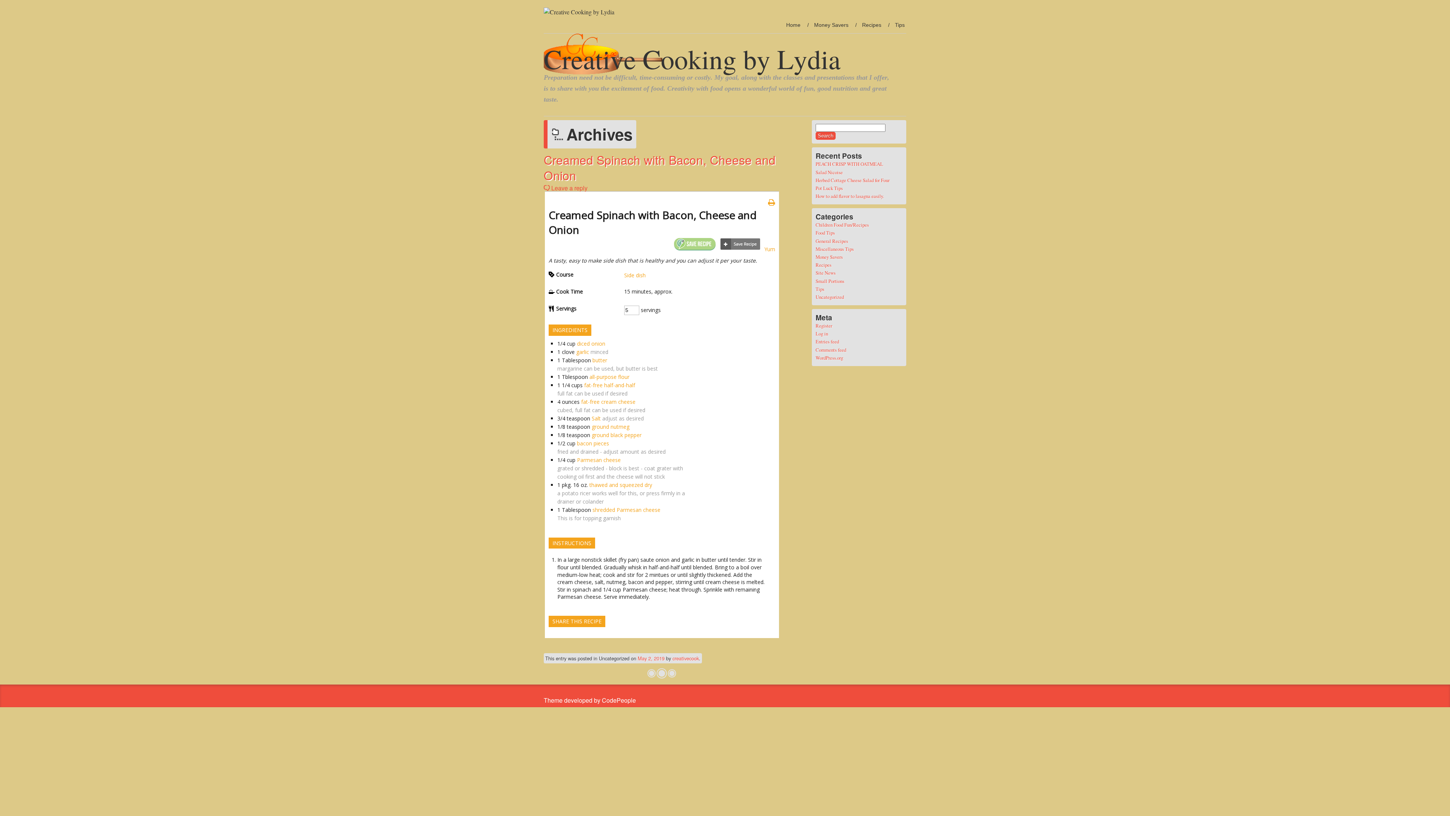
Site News (826, 272)
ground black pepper (617, 435)
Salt (596, 418)
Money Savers (831, 25)
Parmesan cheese (599, 460)
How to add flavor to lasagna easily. (850, 196)
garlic (582, 351)
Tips (900, 25)
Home (793, 25)
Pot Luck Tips (829, 188)
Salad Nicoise (829, 172)
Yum (769, 249)
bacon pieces (593, 443)
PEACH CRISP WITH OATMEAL (849, 164)
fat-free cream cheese (608, 401)
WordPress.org (829, 357)
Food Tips (825, 232)
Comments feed (831, 349)
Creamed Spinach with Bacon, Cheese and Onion (660, 167)
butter (599, 360)
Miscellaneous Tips (835, 249)
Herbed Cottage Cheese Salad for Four (853, 180)
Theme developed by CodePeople (590, 700)
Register (824, 325)
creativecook (686, 658)
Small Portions (830, 281)
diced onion (591, 343)
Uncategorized (830, 297)
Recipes (871, 25)
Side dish (635, 275)
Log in (822, 333)
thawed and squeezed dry (620, 484)
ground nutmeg (610, 426)
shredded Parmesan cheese (626, 509)
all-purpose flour (609, 376)
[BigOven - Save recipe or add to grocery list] (740, 244)
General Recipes (832, 241)
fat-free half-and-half (609, 385)
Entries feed (827, 341)
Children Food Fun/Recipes (842, 224)
